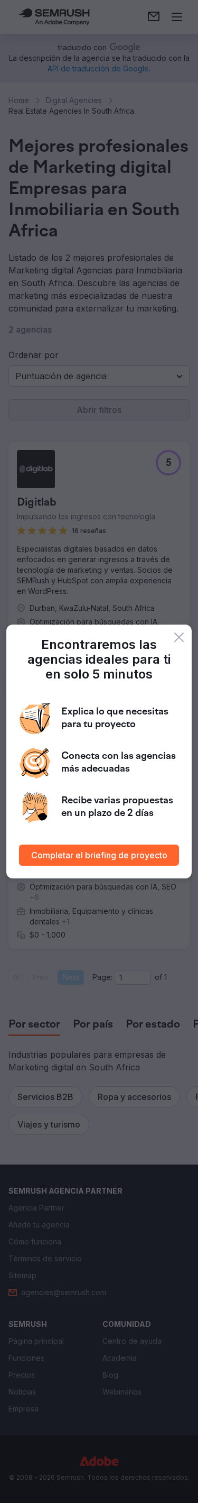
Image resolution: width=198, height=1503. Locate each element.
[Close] (179, 637)
